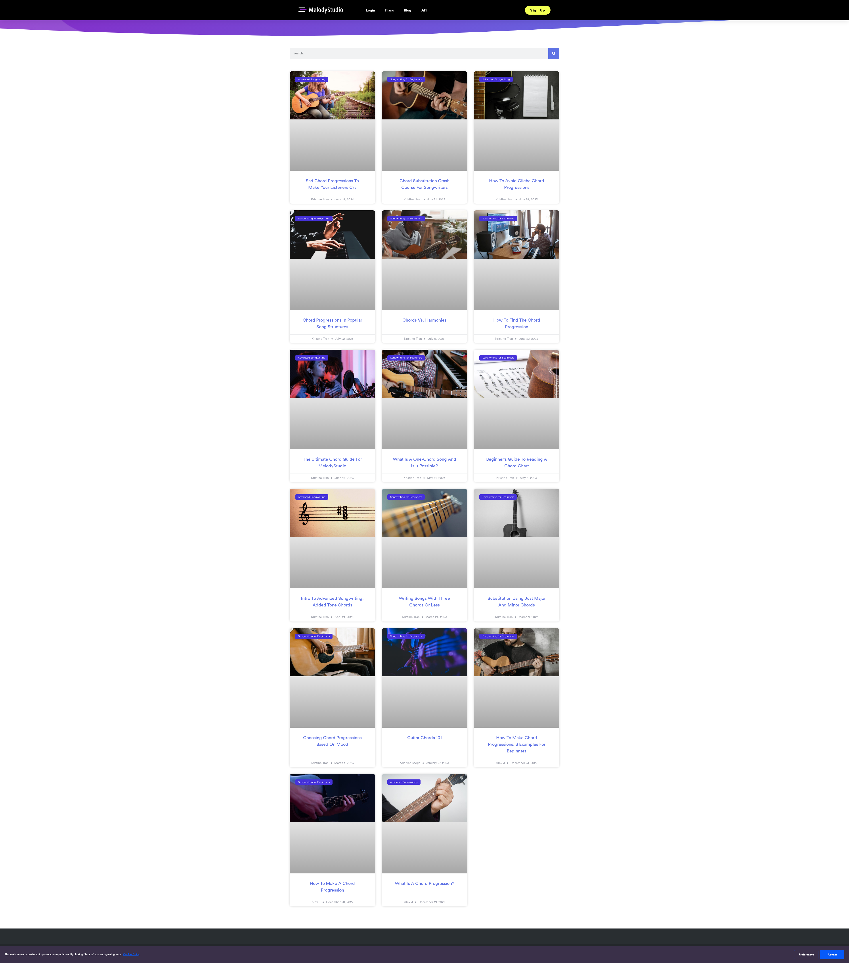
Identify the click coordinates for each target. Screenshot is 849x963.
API (424, 10)
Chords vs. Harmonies (424, 320)
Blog (407, 10)
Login (370, 10)
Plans (389, 10)
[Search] (553, 53)
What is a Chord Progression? (424, 883)
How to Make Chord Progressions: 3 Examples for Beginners (516, 744)
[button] (538, 10)
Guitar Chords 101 (424, 737)
